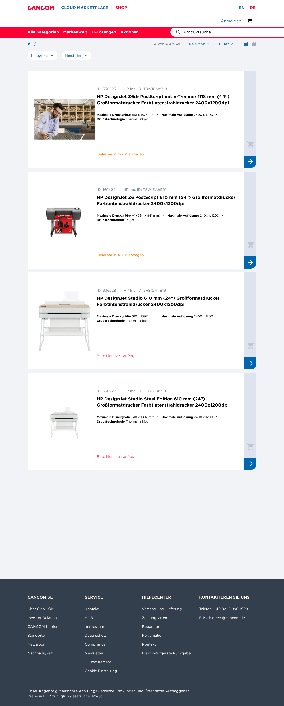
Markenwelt (75, 32)
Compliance (95, 644)
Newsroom (37, 644)
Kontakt (92, 609)
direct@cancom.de (228, 617)
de (253, 7)
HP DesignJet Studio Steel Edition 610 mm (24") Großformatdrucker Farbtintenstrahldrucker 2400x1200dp (162, 402)
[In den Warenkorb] (250, 144)
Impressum (94, 626)
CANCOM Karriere (43, 626)
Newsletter (94, 653)
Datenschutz (96, 635)
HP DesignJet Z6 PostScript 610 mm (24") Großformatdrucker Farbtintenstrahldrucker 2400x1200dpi (166, 200)
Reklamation (153, 635)
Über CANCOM (41, 609)
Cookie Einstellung (101, 671)
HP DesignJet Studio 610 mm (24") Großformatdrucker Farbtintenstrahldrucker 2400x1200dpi (158, 301)
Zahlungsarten (154, 617)
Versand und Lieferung (162, 609)
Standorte (36, 635)
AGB (89, 617)
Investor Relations (43, 617)
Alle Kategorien (43, 32)
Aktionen (129, 32)
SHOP (121, 7)
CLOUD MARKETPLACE (84, 7)
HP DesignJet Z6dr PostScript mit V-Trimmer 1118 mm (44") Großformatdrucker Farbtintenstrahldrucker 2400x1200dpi (163, 99)
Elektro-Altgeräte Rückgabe (166, 653)
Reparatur (150, 626)
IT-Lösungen (103, 32)
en (242, 7)
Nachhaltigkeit (40, 653)
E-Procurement (98, 662)
